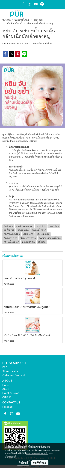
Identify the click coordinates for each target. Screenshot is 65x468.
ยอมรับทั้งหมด (40, 462)
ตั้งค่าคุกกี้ (23, 462)
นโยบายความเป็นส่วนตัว (37, 453)
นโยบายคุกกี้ (10, 456)
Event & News (10, 393)
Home (5, 385)
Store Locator (10, 371)
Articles (6, 397)
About (5, 389)
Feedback (7, 407)
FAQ (5, 367)
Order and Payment (13, 375)
